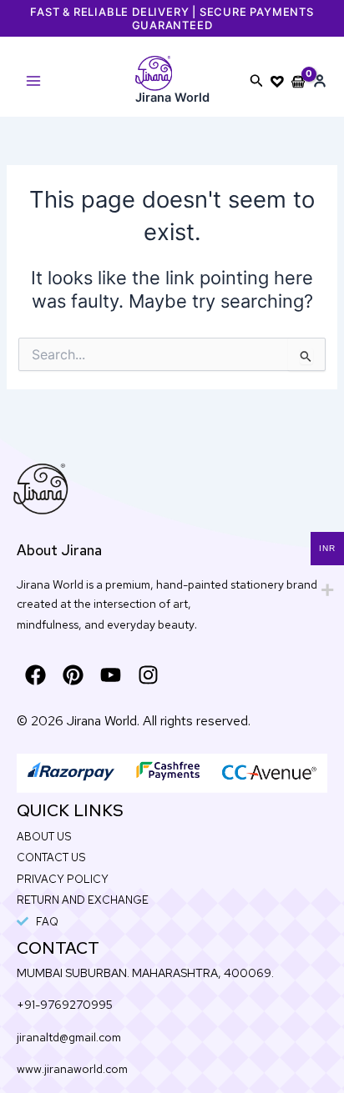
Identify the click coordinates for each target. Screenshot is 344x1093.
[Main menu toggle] (33, 81)
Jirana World (172, 97)
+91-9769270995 (65, 1004)
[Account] (319, 80)
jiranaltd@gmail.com (69, 1037)
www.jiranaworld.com (72, 1068)
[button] (257, 81)
